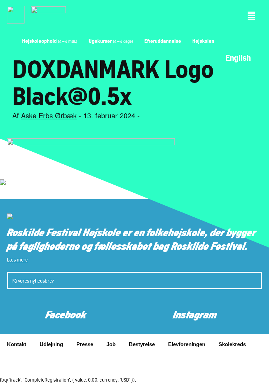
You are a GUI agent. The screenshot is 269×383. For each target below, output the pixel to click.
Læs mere (17, 260)
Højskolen (203, 41)
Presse (84, 344)
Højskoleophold (49, 41)
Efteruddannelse (162, 41)
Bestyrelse (142, 344)
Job (111, 344)
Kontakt (16, 344)
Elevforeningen (186, 344)
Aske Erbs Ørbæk (49, 115)
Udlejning (51, 344)
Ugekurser (111, 41)
